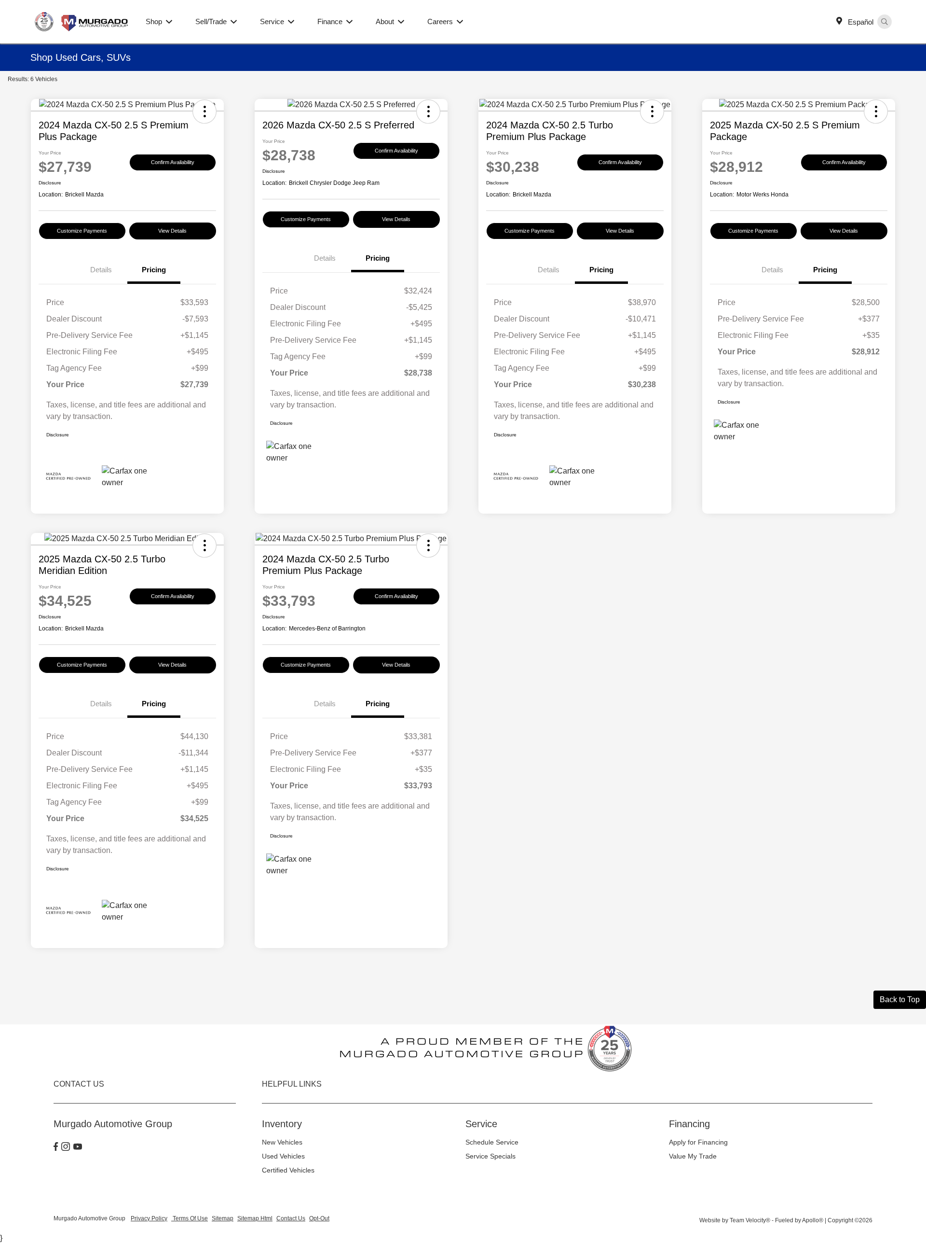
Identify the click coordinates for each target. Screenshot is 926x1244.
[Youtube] (77, 1147)
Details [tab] (101, 270)
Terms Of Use (189, 1218)
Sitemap (222, 1218)
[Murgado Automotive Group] (82, 21)
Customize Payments (82, 231)
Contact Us (290, 1218)
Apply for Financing (698, 1142)
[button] (204, 111)
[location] (841, 22)
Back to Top (900, 999)
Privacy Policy (149, 1218)
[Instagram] (65, 1147)
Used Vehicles (283, 1156)
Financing (689, 1123)
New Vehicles (282, 1142)
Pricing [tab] (154, 270)
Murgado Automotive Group (90, 1218)
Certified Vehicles (288, 1170)
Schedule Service (491, 1142)
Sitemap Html (254, 1218)
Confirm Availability (172, 162)
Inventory (282, 1123)
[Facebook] (56, 1147)
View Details (172, 231)
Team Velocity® (750, 1220)
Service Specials (490, 1156)
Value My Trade (693, 1156)
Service (481, 1123)
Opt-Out (319, 1218)
